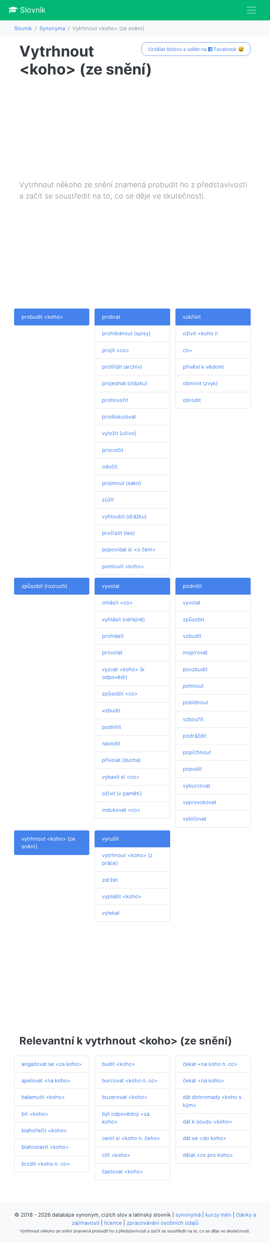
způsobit (193, 619)
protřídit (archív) (122, 367)
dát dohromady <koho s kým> (212, 1101)
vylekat (111, 913)
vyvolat (111, 586)
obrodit (192, 400)
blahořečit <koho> (44, 1130)
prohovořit (115, 400)
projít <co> (115, 350)
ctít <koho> (116, 1155)
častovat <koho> (122, 1171)
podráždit (194, 736)
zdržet (110, 880)
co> (187, 350)
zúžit (108, 500)
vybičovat (194, 819)
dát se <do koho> (204, 1138)
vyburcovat (196, 786)
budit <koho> (118, 1064)
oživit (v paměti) (122, 793)
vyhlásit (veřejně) (123, 619)
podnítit (111, 727)
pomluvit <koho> (123, 566)
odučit (109, 467)
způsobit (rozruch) (44, 586)
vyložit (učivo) (119, 433)
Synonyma (52, 28)
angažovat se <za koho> (51, 1064)
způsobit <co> (120, 694)
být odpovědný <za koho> (125, 1118)
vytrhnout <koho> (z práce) (127, 859)
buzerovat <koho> (125, 1097)
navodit (111, 743)
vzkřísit (192, 317)
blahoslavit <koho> (45, 1147)
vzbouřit (193, 719)
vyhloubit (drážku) (124, 516)
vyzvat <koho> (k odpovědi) (123, 673)
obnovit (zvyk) (200, 383)
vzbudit (111, 710)
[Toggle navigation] (251, 10)
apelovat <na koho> (46, 1080)
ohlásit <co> (117, 603)
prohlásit (113, 636)
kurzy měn (218, 1215)
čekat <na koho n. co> (210, 1064)
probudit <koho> (42, 317)
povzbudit (195, 669)
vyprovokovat (199, 802)
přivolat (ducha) (121, 760)
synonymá (188, 1215)
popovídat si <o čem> (129, 549)
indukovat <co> (121, 810)
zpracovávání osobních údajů (163, 1223)
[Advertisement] (135, 130)
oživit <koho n (200, 333)
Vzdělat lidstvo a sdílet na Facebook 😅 (196, 49)
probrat (111, 317)
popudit (192, 769)
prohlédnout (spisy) (126, 333)
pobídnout (195, 702)
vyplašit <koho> (122, 896)
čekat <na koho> (203, 1080)
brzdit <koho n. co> (45, 1164)
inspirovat (195, 652)
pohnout (193, 686)
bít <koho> (35, 1114)
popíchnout (197, 752)
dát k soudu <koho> (207, 1122)
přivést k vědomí (203, 367)
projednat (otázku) (124, 383)
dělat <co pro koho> (208, 1155)
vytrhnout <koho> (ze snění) (48, 843)
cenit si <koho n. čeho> (131, 1138)
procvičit (112, 450)
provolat (112, 652)
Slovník (32, 9)
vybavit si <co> (121, 777)
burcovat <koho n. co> (130, 1080)
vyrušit (110, 839)
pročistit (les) (118, 533)
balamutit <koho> (43, 1097)
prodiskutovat (119, 417)
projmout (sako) (121, 483)
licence (113, 1223)
